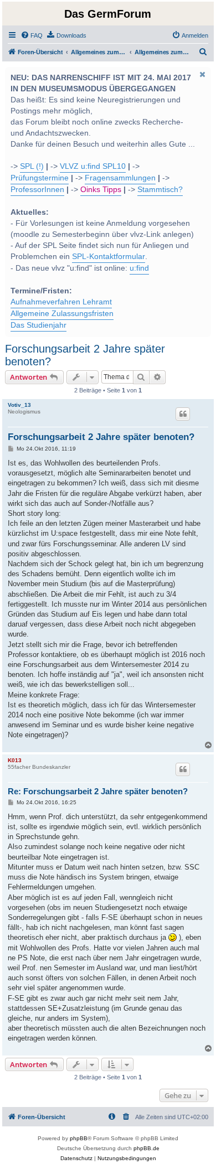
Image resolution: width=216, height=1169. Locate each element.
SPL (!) (32, 166)
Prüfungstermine (40, 178)
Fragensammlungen (120, 178)
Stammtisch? (160, 189)
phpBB (79, 1138)
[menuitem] (31, 35)
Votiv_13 (19, 405)
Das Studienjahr (38, 325)
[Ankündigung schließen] (201, 74)
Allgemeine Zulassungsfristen (62, 313)
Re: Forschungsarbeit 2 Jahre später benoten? (98, 791)
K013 (15, 760)
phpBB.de (146, 1148)
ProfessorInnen (37, 189)
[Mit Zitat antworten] (183, 414)
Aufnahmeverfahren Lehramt (61, 302)
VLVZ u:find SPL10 (93, 166)
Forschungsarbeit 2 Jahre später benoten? (85, 355)
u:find (139, 268)
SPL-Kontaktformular (108, 256)
